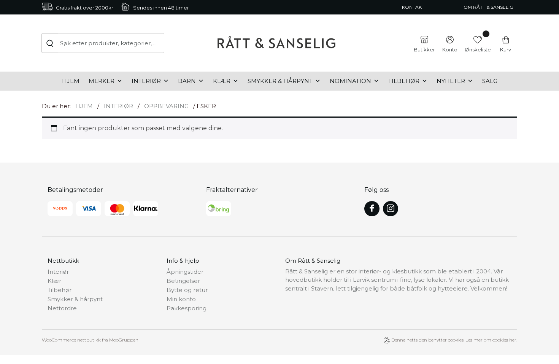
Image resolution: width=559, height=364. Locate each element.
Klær (221, 81)
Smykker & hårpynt (280, 81)
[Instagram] (390, 208)
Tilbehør (403, 81)
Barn (187, 81)
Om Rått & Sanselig (488, 7)
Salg (489, 81)
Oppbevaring (166, 106)
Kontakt (413, 7)
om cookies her (500, 340)
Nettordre (62, 308)
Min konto (181, 299)
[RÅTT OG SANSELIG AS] (276, 43)
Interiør (146, 81)
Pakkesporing (186, 308)
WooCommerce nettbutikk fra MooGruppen (90, 340)
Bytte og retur (187, 290)
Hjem (70, 81)
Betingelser (183, 280)
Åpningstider (185, 271)
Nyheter (451, 81)
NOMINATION (350, 81)
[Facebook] (372, 208)
